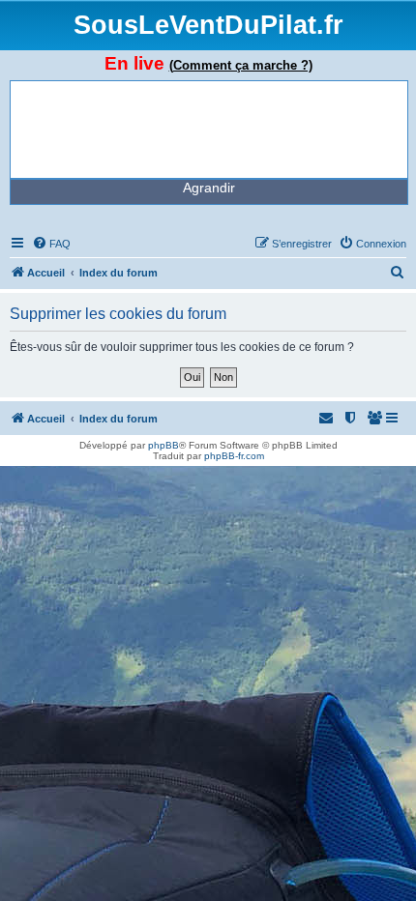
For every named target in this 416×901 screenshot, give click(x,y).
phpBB (163, 445)
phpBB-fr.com (234, 455)
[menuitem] (51, 243)
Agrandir (209, 187)
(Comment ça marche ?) (240, 65)
